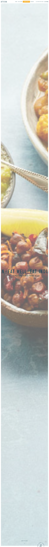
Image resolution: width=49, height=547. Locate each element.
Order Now (26, 1)
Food (16, 1)
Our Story (20, 1)
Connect (32, 1)
